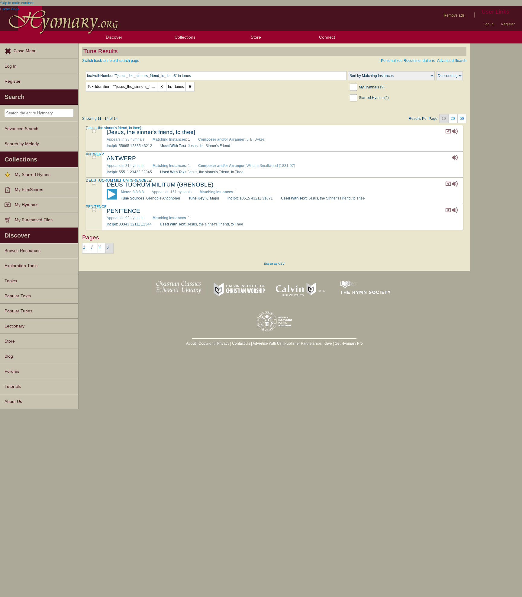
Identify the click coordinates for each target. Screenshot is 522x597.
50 (462, 119)
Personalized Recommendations (408, 61)
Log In (11, 66)
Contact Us (241, 343)
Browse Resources (22, 250)
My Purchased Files (34, 220)
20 (453, 119)
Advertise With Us (267, 343)
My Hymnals (26, 205)
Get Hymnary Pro (349, 343)
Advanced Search (21, 128)
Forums (12, 371)
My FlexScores (29, 189)
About (191, 343)
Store (256, 37)
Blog (9, 356)
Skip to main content (16, 3)
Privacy (223, 343)
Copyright (206, 343)
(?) (382, 87)
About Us (13, 401)
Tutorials (13, 386)
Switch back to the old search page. (111, 61)
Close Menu (25, 51)
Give (328, 343)
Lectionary (14, 326)
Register (508, 24)
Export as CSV (274, 263)
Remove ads (454, 15)
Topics (11, 281)
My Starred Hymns (32, 174)
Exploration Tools (21, 265)
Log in (488, 24)
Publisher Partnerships (303, 343)
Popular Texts (18, 296)
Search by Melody (22, 144)
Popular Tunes (18, 311)
